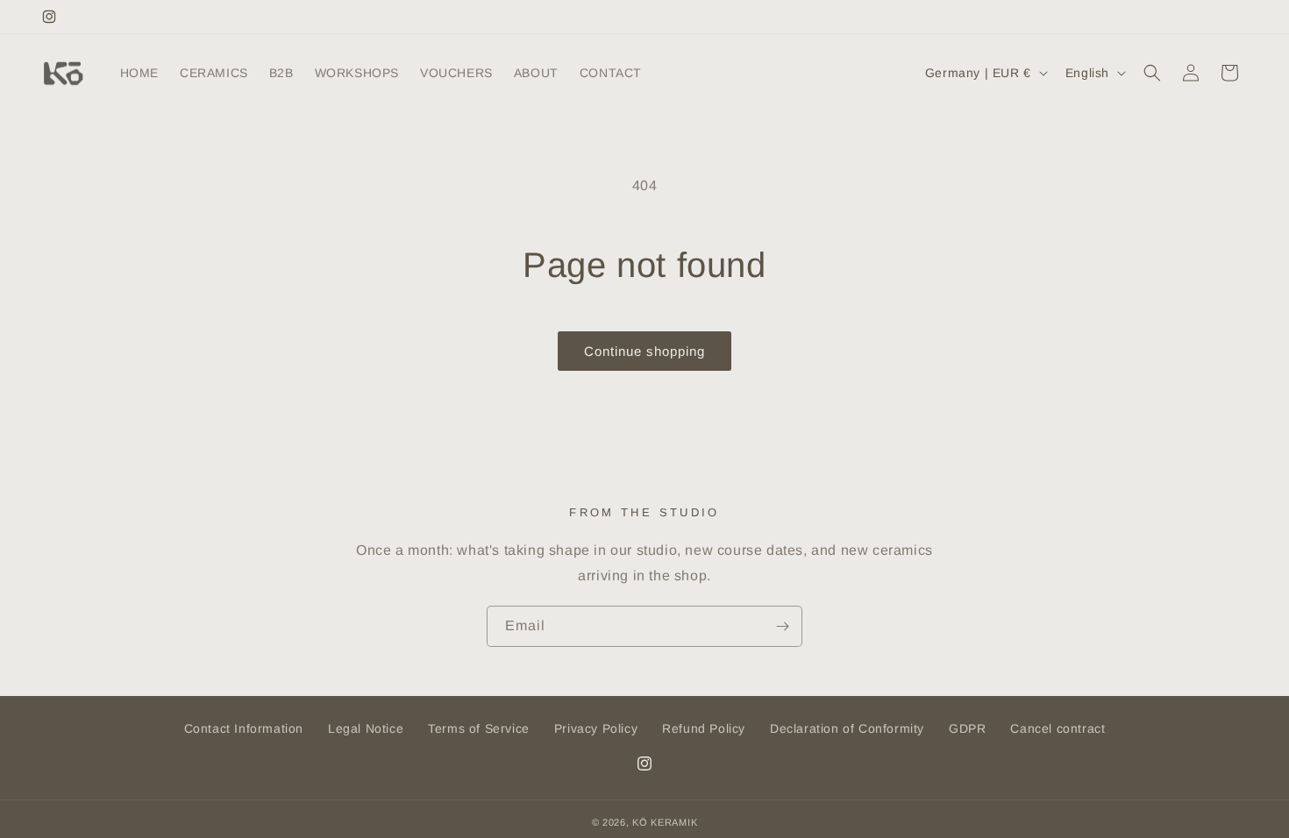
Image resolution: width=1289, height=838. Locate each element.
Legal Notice (365, 728)
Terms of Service (479, 728)
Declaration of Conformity (847, 728)
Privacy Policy (595, 728)
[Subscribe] (782, 626)
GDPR (967, 728)
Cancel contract (1057, 728)
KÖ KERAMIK (664, 822)
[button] (1152, 72)
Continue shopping (644, 351)
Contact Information (243, 728)
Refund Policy (703, 728)
